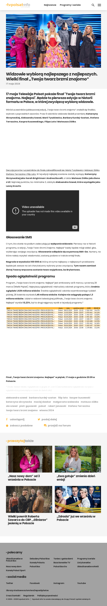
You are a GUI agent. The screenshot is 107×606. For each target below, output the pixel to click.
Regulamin (28, 595)
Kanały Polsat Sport (15, 570)
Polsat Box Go (60, 566)
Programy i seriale (70, 5)
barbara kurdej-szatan (42, 397)
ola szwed (11, 406)
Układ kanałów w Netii (87, 566)
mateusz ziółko (89, 401)
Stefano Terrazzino (79, 406)
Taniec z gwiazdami (63, 558)
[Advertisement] (53, 146)
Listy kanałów (83, 562)
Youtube (81, 583)
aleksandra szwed (16, 397)
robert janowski (57, 406)
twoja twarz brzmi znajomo (22, 410)
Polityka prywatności (47, 595)
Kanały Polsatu (37, 562)
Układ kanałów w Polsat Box (14, 559)
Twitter (9, 583)
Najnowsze (50, 5)
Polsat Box (35, 566)
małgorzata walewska (66, 401)
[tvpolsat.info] (18, 6)
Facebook (35, 583)
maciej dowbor (42, 401)
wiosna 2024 (46, 410)
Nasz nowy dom (13, 566)
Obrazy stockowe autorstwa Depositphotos (27, 590)
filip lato (63, 397)
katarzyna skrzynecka (19, 401)
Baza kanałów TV (62, 562)
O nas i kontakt (13, 595)
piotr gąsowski (28, 406)
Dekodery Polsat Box (40, 558)
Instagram (59, 583)
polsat (42, 406)
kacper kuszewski (80, 397)
